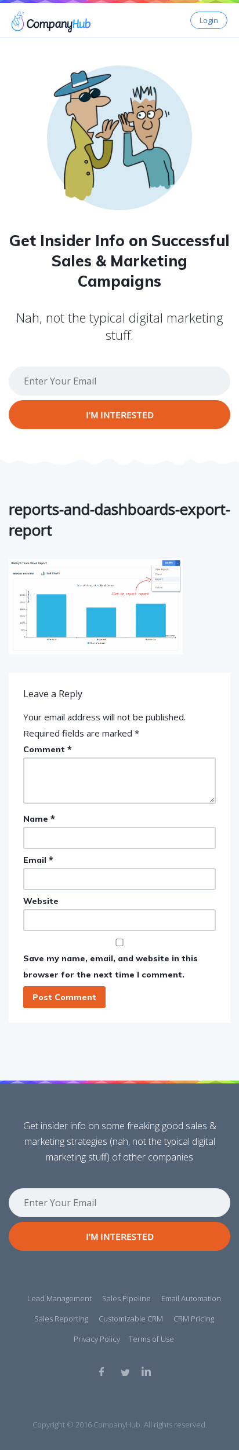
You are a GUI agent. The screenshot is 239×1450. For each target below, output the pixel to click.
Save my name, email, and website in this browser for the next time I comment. (110, 966)
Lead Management (59, 1298)
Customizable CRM (131, 1318)
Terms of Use (151, 1339)
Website (41, 901)
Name (39, 818)
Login (209, 20)
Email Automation (191, 1298)
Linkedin (146, 1371)
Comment (47, 749)
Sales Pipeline (126, 1298)
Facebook (103, 1371)
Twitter (124, 1371)
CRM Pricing (193, 1318)
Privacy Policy (97, 1339)
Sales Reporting (61, 1318)
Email (38, 859)
